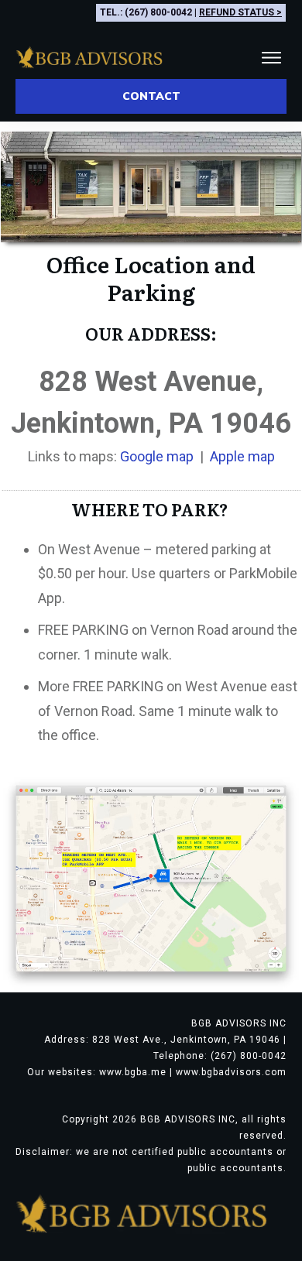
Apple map (242, 456)
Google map (157, 456)
